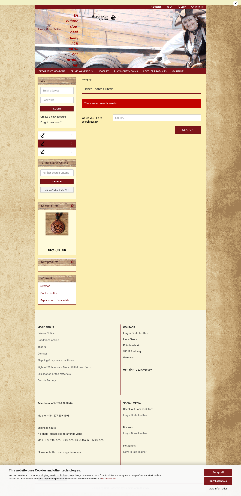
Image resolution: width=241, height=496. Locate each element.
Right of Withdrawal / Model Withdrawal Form (64, 367)
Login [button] (183, 6)
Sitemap (45, 286)
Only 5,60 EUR (57, 250)
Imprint (42, 346)
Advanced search (57, 189)
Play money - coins (126, 71)
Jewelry (103, 71)
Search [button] (157, 6)
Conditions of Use (48, 340)
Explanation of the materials (54, 374)
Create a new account (53, 116)
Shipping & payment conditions (56, 360)
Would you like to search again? (92, 119)
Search (188, 129)
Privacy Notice (108, 478)
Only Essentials (218, 481)
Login (57, 108)
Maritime (177, 71)
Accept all (218, 472)
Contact (42, 353)
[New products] (72, 262)
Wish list (198, 6)
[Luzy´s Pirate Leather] (49, 26)
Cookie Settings (47, 380)
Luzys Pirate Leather (135, 415)
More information (218, 488)
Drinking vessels (82, 71)
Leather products (155, 71)
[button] (169, 6)
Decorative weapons (52, 71)
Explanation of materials (54, 300)
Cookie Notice (49, 293)
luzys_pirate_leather (134, 451)
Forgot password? (51, 122)
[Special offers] (72, 206)
